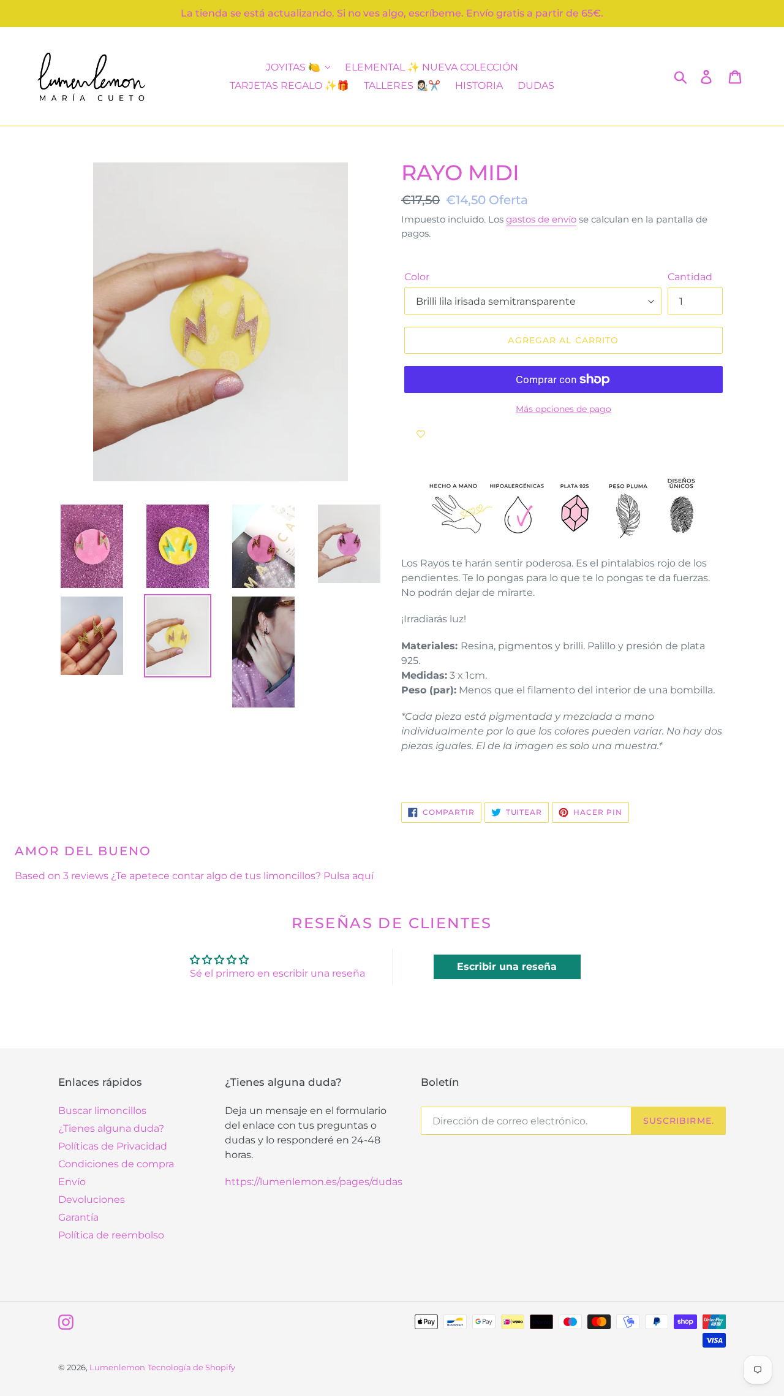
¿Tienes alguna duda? (111, 1128)
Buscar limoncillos (102, 1110)
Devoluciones (91, 1199)
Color (416, 277)
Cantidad (690, 277)
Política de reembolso (111, 1235)
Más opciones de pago (563, 408)
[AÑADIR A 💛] (420, 434)
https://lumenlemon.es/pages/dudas (313, 1182)
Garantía (78, 1217)
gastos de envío (541, 219)
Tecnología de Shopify (191, 1367)
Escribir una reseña (507, 966)
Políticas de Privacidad (112, 1146)
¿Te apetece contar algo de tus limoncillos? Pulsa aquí (242, 876)
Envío (72, 1182)
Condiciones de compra (116, 1164)
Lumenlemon (117, 1367)
